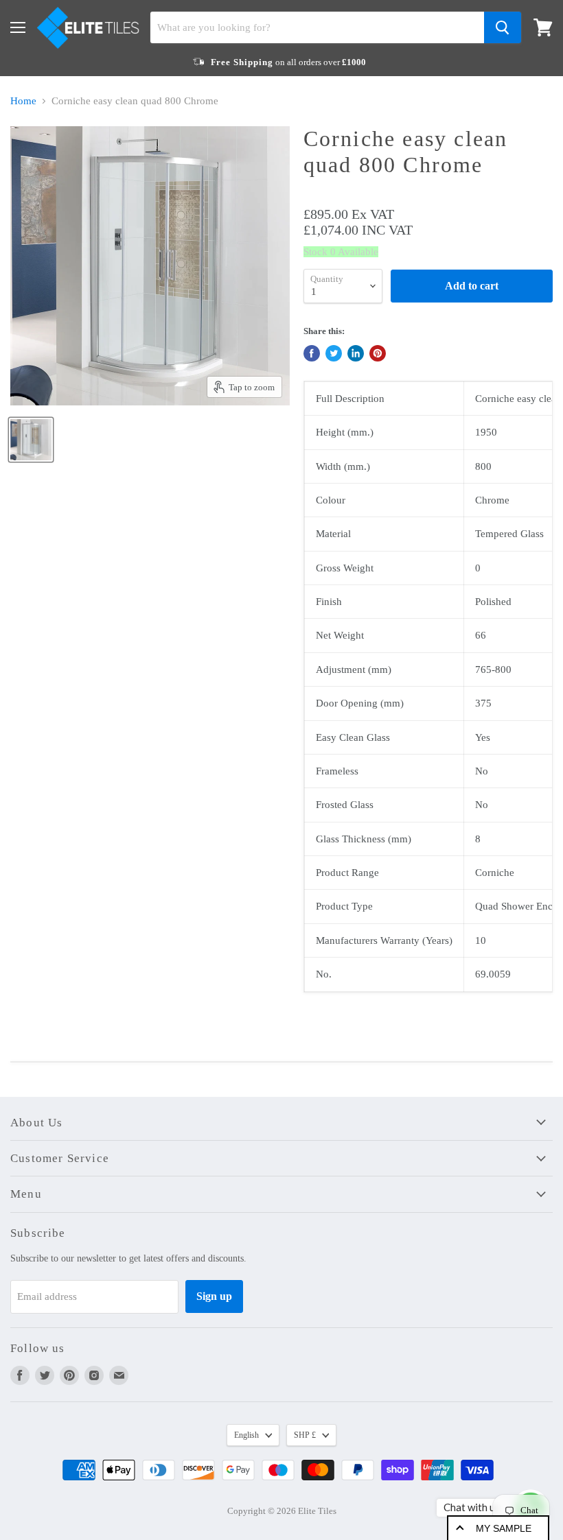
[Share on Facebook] (311, 353)
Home (23, 100)
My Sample (503, 1528)
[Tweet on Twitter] (333, 353)
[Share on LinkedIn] (355, 353)
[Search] (502, 27)
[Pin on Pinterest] (377, 353)
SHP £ (305, 1435)
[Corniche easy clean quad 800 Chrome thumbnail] (31, 440)
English (246, 1435)
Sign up (214, 1296)
